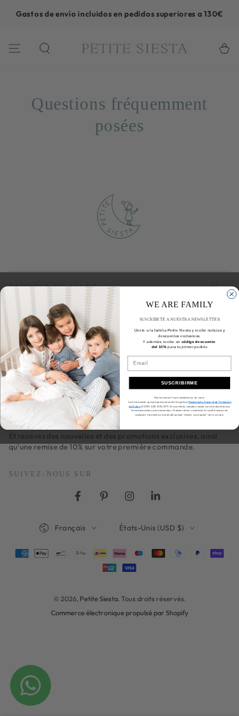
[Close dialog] (231, 293)
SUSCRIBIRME (179, 383)
